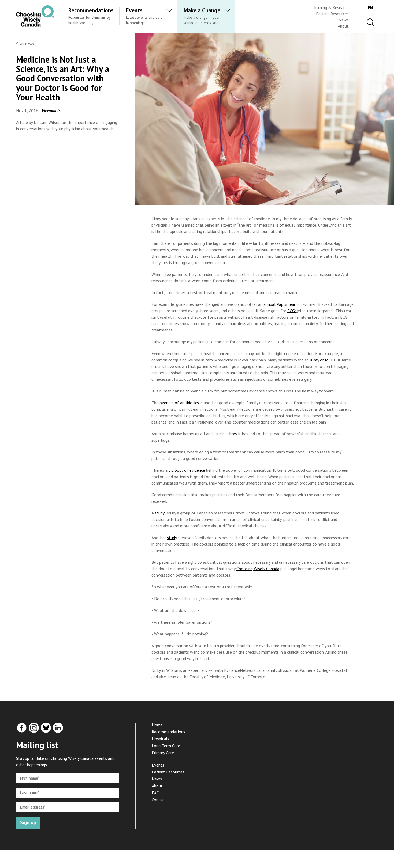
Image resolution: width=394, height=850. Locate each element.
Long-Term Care (166, 746)
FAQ (155, 793)
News (344, 20)
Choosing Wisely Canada (257, 568)
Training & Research (331, 7)
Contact (159, 800)
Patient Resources (332, 14)
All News (27, 44)
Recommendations (168, 732)
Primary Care (163, 752)
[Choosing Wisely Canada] (35, 25)
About (343, 26)
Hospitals (160, 739)
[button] (370, 22)
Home (157, 725)
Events (158, 765)
